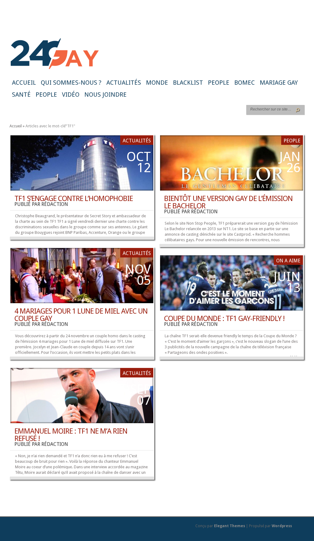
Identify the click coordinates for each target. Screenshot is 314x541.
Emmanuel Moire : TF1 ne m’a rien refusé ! (70, 435)
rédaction (54, 204)
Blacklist (188, 82)
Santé (21, 94)
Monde (157, 82)
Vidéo (70, 94)
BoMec (244, 82)
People (218, 82)
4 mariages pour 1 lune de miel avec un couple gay (80, 315)
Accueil (24, 82)
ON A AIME (288, 261)
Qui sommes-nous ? (71, 82)
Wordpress (282, 526)
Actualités (123, 82)
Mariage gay (279, 82)
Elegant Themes (229, 526)
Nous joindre (105, 94)
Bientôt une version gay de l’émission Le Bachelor (228, 202)
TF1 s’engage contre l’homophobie (73, 198)
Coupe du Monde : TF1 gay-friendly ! (224, 318)
